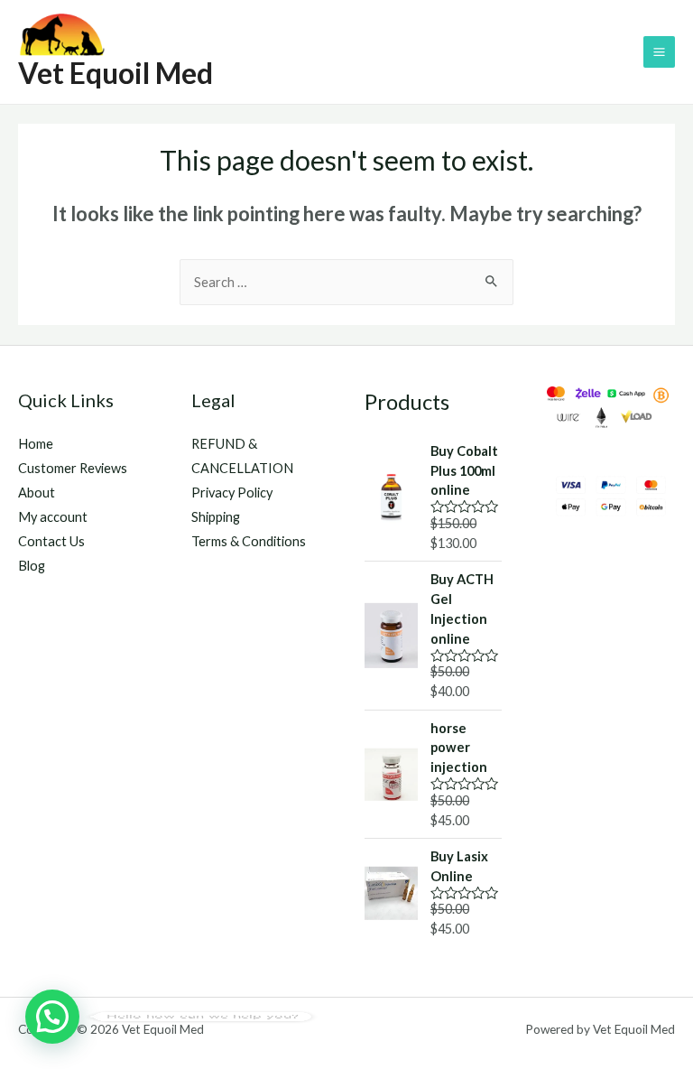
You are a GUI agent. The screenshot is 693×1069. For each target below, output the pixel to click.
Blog (31, 565)
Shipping (215, 517)
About (36, 492)
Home (35, 443)
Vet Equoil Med (115, 72)
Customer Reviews (72, 468)
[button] (52, 1017)
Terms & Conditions (248, 541)
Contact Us (51, 541)
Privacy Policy (232, 492)
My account (53, 517)
